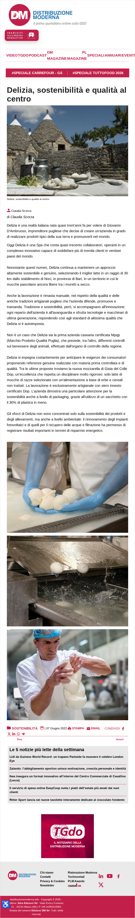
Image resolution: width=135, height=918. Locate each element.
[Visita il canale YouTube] (109, 876)
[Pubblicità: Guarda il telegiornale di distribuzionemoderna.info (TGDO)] (67, 836)
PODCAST (38, 55)
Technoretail (76, 876)
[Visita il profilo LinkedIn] (101, 876)
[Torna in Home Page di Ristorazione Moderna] (22, 875)
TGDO (23, 55)
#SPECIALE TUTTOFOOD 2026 (98, 73)
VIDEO (12, 55)
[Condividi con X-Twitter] (9, 733)
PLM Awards (76, 881)
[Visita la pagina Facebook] (118, 876)
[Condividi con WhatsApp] (18, 733)
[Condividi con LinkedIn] (13, 733)
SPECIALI (95, 55)
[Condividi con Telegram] (23, 733)
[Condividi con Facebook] (123, 728)
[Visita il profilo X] (101, 885)
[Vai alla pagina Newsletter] (22, 35)
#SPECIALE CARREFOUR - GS (37, 73)
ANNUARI (113, 55)
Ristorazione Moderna (82, 872)
